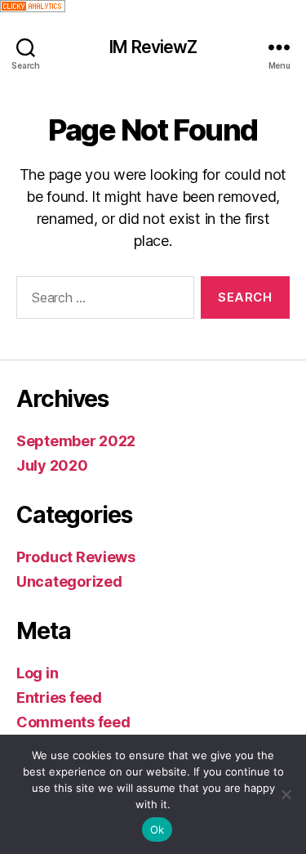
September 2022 (75, 440)
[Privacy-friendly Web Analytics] (153, 6)
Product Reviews (75, 557)
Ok (157, 829)
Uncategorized (69, 581)
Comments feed (73, 722)
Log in (37, 673)
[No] (285, 794)
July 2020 (52, 465)
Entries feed (59, 697)
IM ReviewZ (152, 47)
